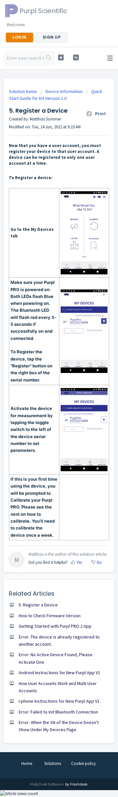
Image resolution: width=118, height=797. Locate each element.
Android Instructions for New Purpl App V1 (59, 673)
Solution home (23, 91)
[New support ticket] (61, 57)
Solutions (52, 763)
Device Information (64, 91)
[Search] (49, 58)
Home (26, 763)
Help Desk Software (47, 784)
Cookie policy (83, 763)
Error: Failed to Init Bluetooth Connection (58, 712)
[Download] (47, 403)
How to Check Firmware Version (50, 616)
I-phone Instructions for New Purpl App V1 (59, 701)
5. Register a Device (38, 605)
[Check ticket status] (76, 57)
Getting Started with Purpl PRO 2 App (55, 626)
